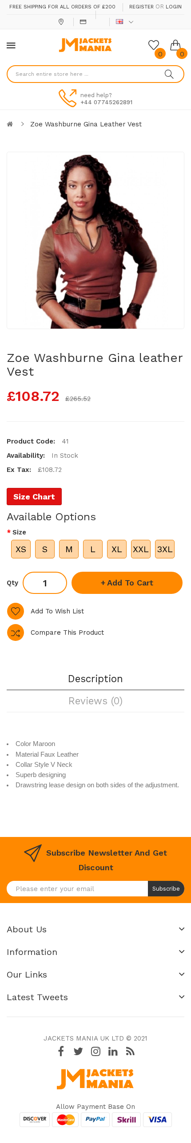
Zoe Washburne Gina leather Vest (86, 124)
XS (21, 549)
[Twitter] (78, 1051)
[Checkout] (84, 22)
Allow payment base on (95, 1107)
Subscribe (166, 888)
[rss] (130, 1051)
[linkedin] (112, 1051)
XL (116, 549)
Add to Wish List (57, 611)
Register (141, 7)
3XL (165, 549)
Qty (12, 583)
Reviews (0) (95, 701)
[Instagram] (95, 1051)
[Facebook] (61, 1051)
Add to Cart (130, 582)
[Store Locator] (62, 22)
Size (19, 532)
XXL (141, 549)
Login (174, 7)
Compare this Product (67, 632)
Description (95, 678)
